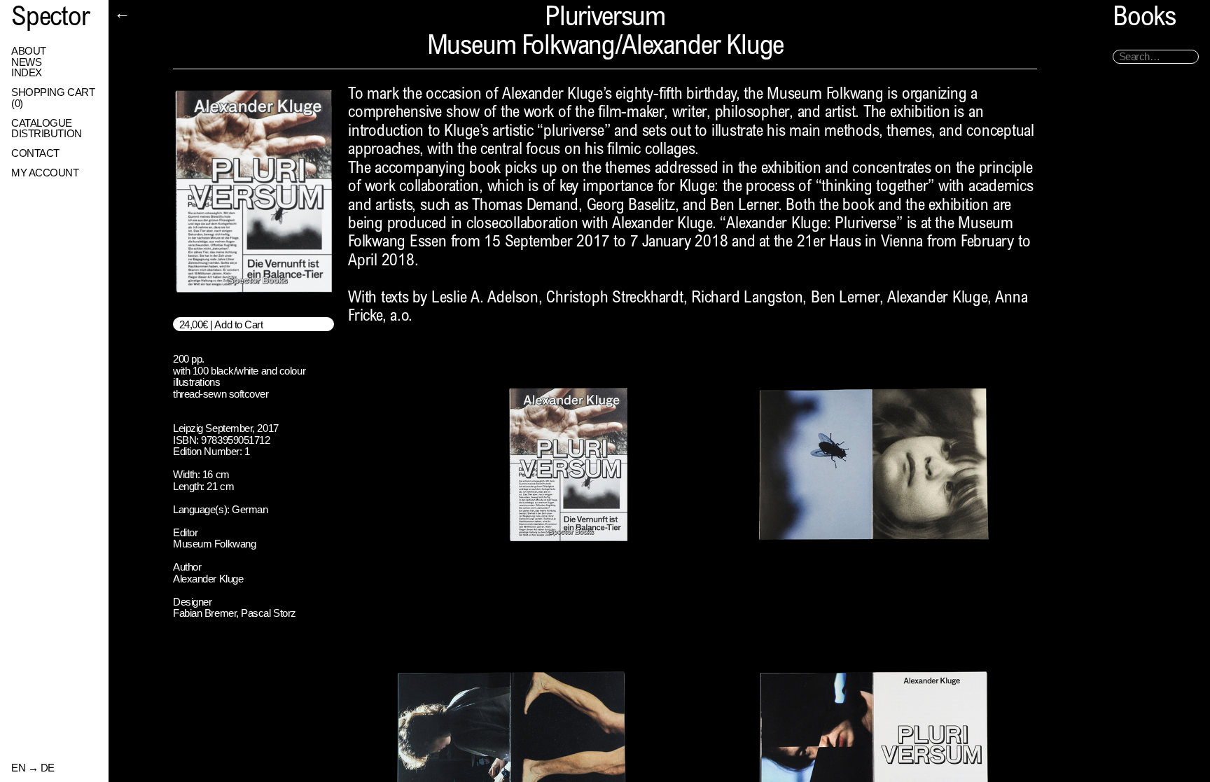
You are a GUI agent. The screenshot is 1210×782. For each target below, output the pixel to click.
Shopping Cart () (53, 98)
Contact (35, 153)
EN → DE (33, 768)
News (26, 62)
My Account (45, 173)
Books (1144, 19)
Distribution (46, 133)
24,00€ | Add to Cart (221, 324)
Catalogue (41, 123)
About (28, 51)
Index (26, 72)
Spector (50, 19)
